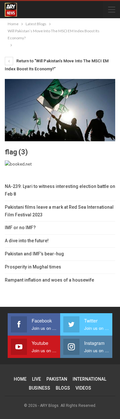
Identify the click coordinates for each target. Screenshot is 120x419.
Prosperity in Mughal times (33, 266)
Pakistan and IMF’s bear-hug (34, 253)
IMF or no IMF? (20, 227)
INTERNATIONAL (89, 379)
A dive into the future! (27, 240)
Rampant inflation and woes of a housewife (49, 280)
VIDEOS (83, 388)
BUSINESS (39, 388)
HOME (20, 379)
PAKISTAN (56, 379)
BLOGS (63, 388)
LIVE (36, 379)
